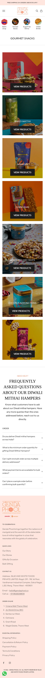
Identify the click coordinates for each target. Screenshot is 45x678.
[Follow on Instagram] (10, 663)
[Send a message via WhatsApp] (4, 673)
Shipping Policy (9, 638)
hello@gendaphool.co (18, 590)
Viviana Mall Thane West (17, 606)
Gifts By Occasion (10, 559)
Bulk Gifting (7, 564)
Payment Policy (9, 646)
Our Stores (7, 555)
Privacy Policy (8, 655)
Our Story (6, 551)
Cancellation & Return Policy (15, 642)
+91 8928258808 (17, 594)
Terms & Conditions (11, 651)
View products (22, 86)
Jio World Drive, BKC (14, 610)
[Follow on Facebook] (3, 663)
